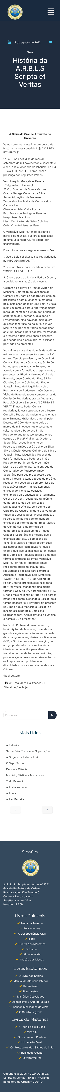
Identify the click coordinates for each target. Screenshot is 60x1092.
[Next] (47, 809)
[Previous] (15, 809)
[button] (51, 12)
